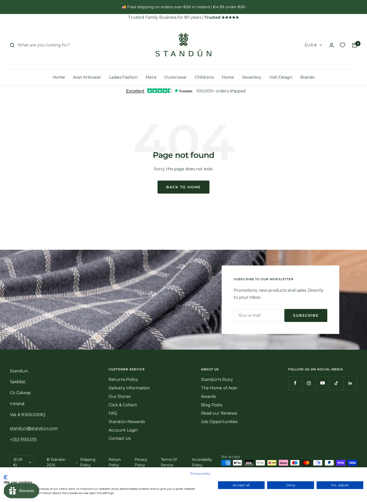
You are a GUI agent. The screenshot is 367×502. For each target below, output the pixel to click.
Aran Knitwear (87, 77)
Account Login (123, 430)
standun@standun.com (34, 428)
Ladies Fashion (123, 77)
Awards (208, 396)
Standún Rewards (127, 421)
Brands (307, 77)
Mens (151, 77)
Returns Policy (123, 379)
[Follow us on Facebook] (295, 383)
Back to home (183, 187)
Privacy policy (200, 473)
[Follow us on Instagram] (309, 383)
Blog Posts (211, 405)
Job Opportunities (219, 421)
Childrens (204, 77)
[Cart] (354, 45)
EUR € (311, 45)
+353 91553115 (23, 439)
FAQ (113, 413)
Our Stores (120, 396)
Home (59, 77)
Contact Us (120, 438)
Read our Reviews (219, 413)
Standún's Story (217, 379)
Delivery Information (129, 388)
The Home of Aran (219, 388)
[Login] (331, 45)
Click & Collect (123, 405)
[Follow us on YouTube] (323, 383)
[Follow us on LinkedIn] (350, 383)
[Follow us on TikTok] (336, 383)
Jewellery (251, 77)
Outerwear (175, 77)
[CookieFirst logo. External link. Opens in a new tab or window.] (5, 477)
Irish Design (280, 77)
